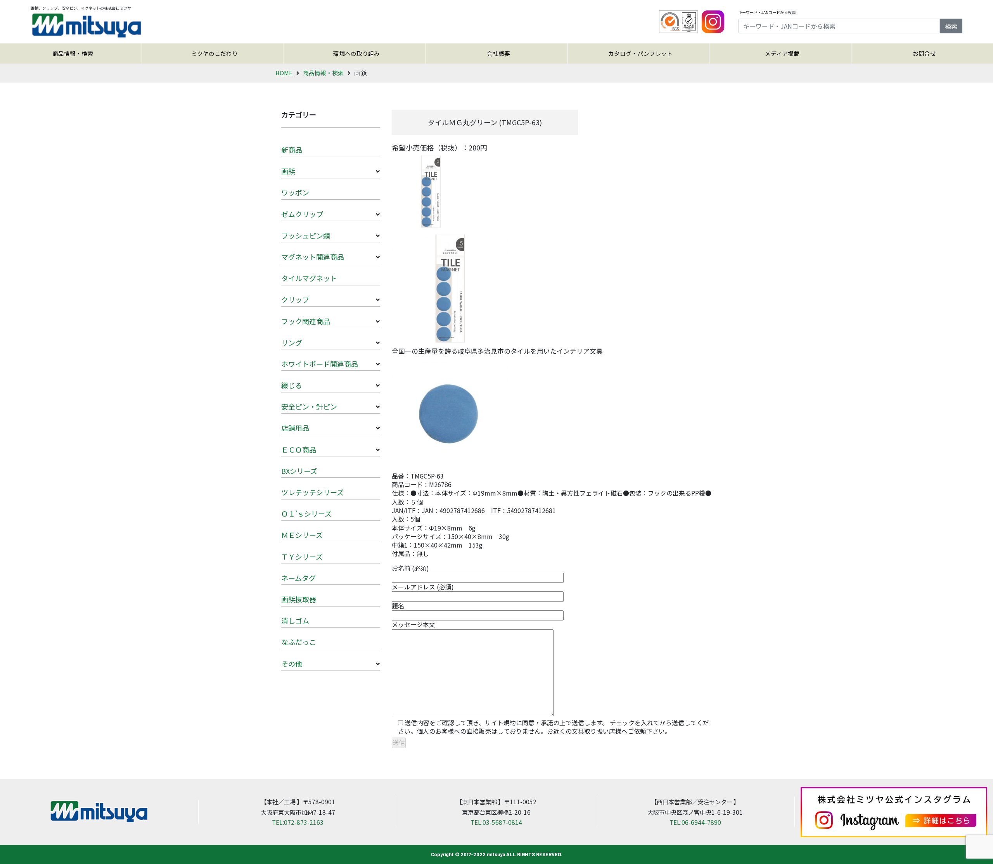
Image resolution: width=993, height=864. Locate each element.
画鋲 (288, 171)
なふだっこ (298, 642)
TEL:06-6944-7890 (695, 822)
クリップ (295, 299)
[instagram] (713, 20)
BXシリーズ (299, 471)
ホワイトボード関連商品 (319, 364)
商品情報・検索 (72, 53)
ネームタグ (298, 578)
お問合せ (924, 53)
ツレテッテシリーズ (312, 492)
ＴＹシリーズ (302, 556)
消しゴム (295, 620)
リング (291, 342)
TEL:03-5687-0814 (496, 822)
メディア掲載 (782, 53)
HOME (283, 73)
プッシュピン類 (305, 235)
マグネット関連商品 (312, 257)
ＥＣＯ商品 (298, 449)
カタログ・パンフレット (640, 53)
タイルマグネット (309, 278)
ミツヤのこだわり (214, 53)
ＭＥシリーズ (302, 535)
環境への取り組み (356, 53)
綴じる (291, 385)
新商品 (291, 150)
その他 (291, 663)
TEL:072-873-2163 (298, 822)
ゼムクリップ (302, 214)
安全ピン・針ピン (309, 406)
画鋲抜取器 (298, 599)
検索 (951, 26)
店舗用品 (295, 428)
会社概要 (498, 53)
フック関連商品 (305, 321)
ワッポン (295, 192)
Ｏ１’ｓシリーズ (306, 513)
